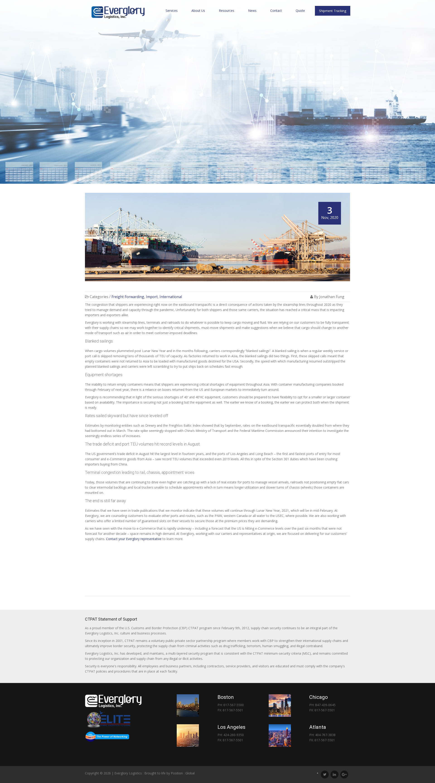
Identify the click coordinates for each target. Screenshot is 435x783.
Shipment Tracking (332, 11)
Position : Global (183, 773)
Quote (300, 10)
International (171, 296)
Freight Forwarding (127, 296)
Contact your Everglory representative (134, 539)
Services (172, 10)
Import (152, 296)
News (252, 10)
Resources (226, 10)
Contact (276, 10)
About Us (198, 10)
